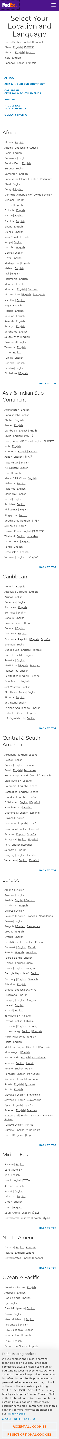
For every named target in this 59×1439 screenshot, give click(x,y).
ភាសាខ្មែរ (34, 430)
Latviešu (29, 1020)
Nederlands (46, 915)
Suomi (29, 962)
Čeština (39, 942)
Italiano (26, 1015)
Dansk (32, 947)
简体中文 (29, 47)
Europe (9, 99)
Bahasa (33, 451)
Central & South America (22, 93)
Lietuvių (32, 1026)
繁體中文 (49, 441)
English (27, 42)
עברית (26, 1180)
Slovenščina (34, 1099)
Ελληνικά (31, 989)
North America (15, 108)
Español (38, 42)
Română (32, 1047)
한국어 (36, 520)
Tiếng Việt (33, 557)
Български (33, 926)
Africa (9, 77)
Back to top (48, 383)
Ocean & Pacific (15, 114)
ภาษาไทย (32, 536)
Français (31, 62)
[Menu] (53, 2)
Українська (33, 1129)
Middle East (13, 105)
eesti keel (31, 952)
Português (31, 147)
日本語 (28, 456)
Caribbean (11, 90)
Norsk (30, 1063)
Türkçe (29, 1124)
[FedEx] (10, 5)
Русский (44, 1047)
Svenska (32, 1110)
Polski (28, 1068)
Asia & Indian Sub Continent (24, 84)
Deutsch (30, 900)
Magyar (31, 1000)
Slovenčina (33, 1094)
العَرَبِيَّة (35, 1212)
